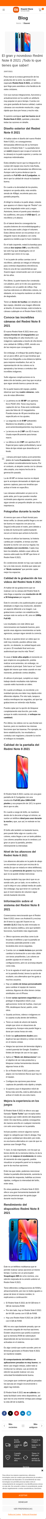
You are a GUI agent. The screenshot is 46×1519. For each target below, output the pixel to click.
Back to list (23, 1425)
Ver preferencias (23, 1509)
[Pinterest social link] (16, 1413)
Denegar (23, 1502)
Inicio (18, 23)
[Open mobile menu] (3, 9)
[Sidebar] (3, 459)
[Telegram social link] (28, 1413)
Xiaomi (26, 23)
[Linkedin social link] (22, 1413)
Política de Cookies (14, 1514)
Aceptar (23, 1495)
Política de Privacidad (29, 1514)
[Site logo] (23, 10)
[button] (42, 1470)
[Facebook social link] (4, 1413)
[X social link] (10, 1413)
